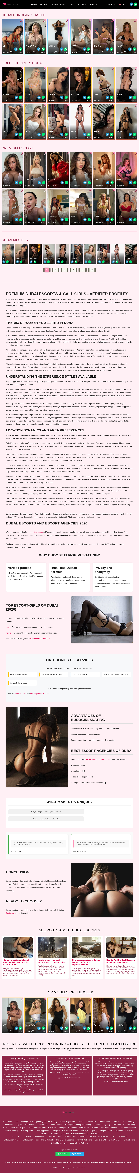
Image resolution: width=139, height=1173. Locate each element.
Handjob (62, 1128)
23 (92, 270)
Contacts (111, 4)
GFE (5, 1128)
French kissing (129, 1125)
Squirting (93, 1131)
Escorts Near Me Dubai (79, 1143)
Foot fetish (117, 1125)
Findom (97, 1125)
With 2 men (95, 1134)
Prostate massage (12, 1131)
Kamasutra (72, 1128)
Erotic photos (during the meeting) (78, 1125)
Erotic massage (57, 1125)
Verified (63, 4)
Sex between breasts (70, 1131)
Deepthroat (8, 1125)
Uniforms (54, 1134)
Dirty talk (19, 1125)
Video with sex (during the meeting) (74, 1134)
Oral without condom (109, 1128)
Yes (13, 1137)
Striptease (119, 1131)
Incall (60, 1137)
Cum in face (91, 1122)
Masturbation (84, 1128)
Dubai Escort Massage (65, 1140)
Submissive (129, 1131)
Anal (16, 1122)
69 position (7, 1122)
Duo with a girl (42, 1125)
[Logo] (69, 1113)
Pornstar (51, 1137)
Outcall (68, 1137)
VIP (71, 4)
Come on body (118, 1122)
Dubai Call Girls (47, 1140)
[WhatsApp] (20, 49)
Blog (101, 4)
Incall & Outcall (79, 1137)
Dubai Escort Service (12, 1140)
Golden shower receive (37, 1128)
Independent (81, 4)
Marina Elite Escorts (84, 1140)
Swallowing (44, 1134)
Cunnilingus (131, 1122)
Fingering (106, 1125)
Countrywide (103, 1137)
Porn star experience (128, 1128)
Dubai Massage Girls (59, 1143)
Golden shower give (17, 1128)
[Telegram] (131, 4)
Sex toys (84, 1131)
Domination (29, 1125)
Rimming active (27, 1131)
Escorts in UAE (100, 1140)
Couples (81, 1122)
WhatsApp (63, 1154)
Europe (114, 1137)
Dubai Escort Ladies (31, 1140)
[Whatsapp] (135, 4)
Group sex (52, 1128)
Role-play (56, 1131)
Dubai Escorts (129, 1140)
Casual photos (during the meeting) (43, 1122)
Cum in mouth (104, 1122)
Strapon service (106, 1131)
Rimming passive (42, 1131)
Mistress (95, 1128)
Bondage (24, 1122)
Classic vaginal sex (67, 1122)
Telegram (78, 1154)
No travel (92, 1137)
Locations (32, 4)
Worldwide (123, 1137)
